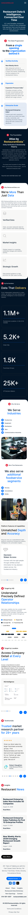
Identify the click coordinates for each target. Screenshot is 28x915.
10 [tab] (19, 776)
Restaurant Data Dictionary (14, 891)
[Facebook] (14, 883)
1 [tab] (2, 776)
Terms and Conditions (14, 909)
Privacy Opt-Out (14, 912)
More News (7, 857)
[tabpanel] (14, 560)
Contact (20, 893)
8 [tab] (15, 776)
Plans (13, 888)
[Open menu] (25, 2)
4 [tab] (8, 776)
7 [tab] (13, 776)
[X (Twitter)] (17, 883)
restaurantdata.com (20, 896)
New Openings (10, 893)
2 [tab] (4, 776)
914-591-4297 (6, 896)
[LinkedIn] (10, 883)
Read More (6, 809)
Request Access (13, 878)
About (8, 888)
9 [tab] (17, 776)
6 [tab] (11, 776)
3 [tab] (6, 776)
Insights (20, 888)
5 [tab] (9, 776)
